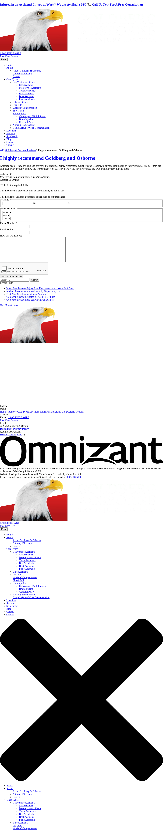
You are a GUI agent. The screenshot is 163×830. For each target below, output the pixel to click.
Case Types (12, 58)
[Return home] (39, 29)
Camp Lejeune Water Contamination (31, 106)
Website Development (11, 413)
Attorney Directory (22, 52)
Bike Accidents (20, 80)
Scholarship (12, 115)
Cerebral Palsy (26, 100)
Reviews (10, 112)
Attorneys (12, 390)
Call (2, 283)
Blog (8, 118)
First (35, 182)
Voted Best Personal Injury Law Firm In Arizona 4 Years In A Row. (40, 267)
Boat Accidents (26, 75)
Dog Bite (17, 83)
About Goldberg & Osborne (27, 49)
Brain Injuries (26, 98)
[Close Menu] (81, 737)
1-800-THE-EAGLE (10, 32)
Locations (11, 109)
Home (9, 43)
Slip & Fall (18, 89)
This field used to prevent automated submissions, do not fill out (32, 169)
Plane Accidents (27, 78)
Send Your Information (11, 255)
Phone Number (8, 202)
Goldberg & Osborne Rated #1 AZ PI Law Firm (30, 275)
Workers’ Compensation (25, 86)
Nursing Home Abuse (24, 103)
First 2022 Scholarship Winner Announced (27, 272)
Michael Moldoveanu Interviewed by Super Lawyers (33, 270)
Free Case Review (9, 35)
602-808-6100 (74, 455)
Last (70, 182)
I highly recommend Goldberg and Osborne (47, 137)
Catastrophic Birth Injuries (32, 95)
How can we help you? (11, 214)
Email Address (7, 208)
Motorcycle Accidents (30, 66)
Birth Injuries (19, 92)
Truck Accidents (27, 69)
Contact (10, 123)
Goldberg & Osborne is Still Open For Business (30, 278)
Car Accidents (26, 63)
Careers (16, 55)
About (9, 46)
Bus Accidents (26, 72)
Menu (3, 38)
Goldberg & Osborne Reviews (20, 129)
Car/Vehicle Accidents (24, 60)
